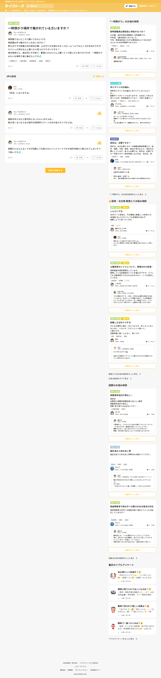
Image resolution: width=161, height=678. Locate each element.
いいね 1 (97, 98)
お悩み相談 (15, 10)
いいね (98, 66)
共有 (87, 66)
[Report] (77, 66)
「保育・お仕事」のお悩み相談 (34, 10)
